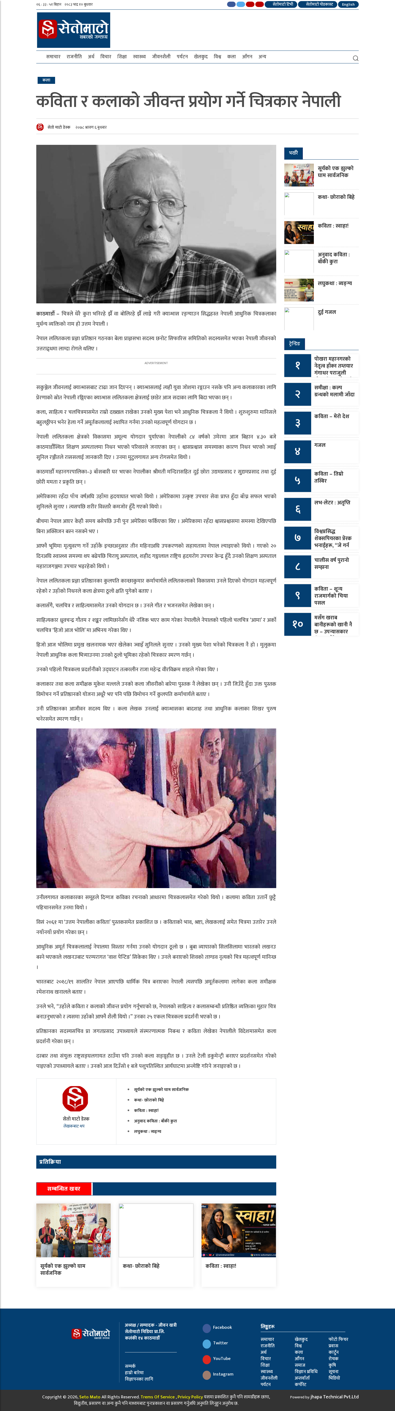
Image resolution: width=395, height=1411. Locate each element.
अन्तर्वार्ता (302, 1378)
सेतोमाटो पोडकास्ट (319, 4)
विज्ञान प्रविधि (306, 1372)
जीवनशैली (161, 57)
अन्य (262, 57)
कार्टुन (334, 1352)
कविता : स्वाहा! (146, 1110)
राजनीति (74, 57)
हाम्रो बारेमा (134, 1373)
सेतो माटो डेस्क (59, 127)
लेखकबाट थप (74, 1126)
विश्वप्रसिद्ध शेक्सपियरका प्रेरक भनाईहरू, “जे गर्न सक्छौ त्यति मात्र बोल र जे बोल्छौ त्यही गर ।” (333, 549)
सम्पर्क (130, 1366)
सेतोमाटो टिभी (282, 4)
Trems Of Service (158, 1397)
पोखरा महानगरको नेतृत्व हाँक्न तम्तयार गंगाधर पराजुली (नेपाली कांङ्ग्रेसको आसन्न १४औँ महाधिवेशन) (333, 376)
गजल (320, 445)
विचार (105, 57)
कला (231, 57)
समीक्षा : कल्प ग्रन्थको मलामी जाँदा (334, 391)
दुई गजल (327, 312)
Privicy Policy (190, 1397)
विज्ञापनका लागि (139, 1379)
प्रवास (333, 1346)
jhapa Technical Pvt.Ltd (335, 1397)
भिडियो (334, 1378)
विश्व (217, 57)
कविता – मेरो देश (331, 416)
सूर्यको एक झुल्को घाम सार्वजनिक (161, 1089)
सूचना (334, 1372)
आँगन (247, 57)
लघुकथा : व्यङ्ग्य (147, 1131)
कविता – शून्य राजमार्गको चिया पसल (331, 596)
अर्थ (91, 57)
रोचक (334, 1359)
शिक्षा (122, 57)
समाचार (53, 57)
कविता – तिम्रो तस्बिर (328, 477)
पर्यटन (182, 57)
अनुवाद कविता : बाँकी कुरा (155, 1121)
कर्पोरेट (300, 1384)
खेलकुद (201, 57)
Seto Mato (89, 1397)
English (348, 4)
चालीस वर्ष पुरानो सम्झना (331, 564)
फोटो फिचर (338, 1339)
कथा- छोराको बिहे (149, 1100)
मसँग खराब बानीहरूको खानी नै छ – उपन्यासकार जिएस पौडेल (333, 628)
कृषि (332, 1365)
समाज (300, 1365)
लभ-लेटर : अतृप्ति (332, 502)
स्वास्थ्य (139, 57)
